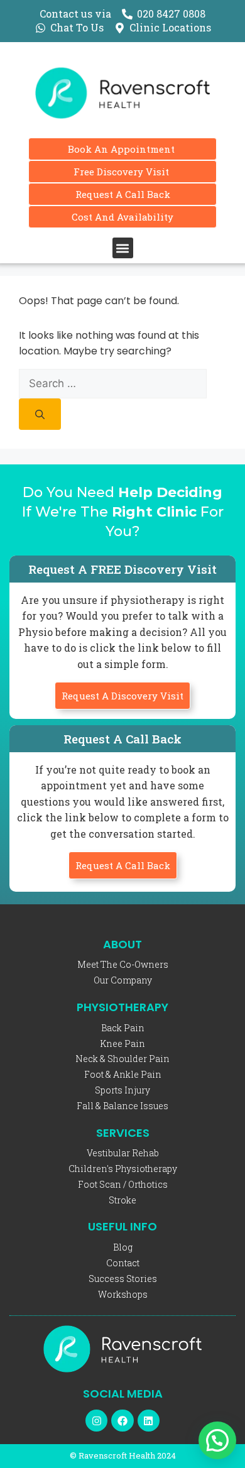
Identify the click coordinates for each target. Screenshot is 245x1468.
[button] (122, 248)
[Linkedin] (149, 1421)
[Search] (40, 414)
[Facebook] (122, 1421)
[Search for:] (113, 383)
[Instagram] (96, 1421)
